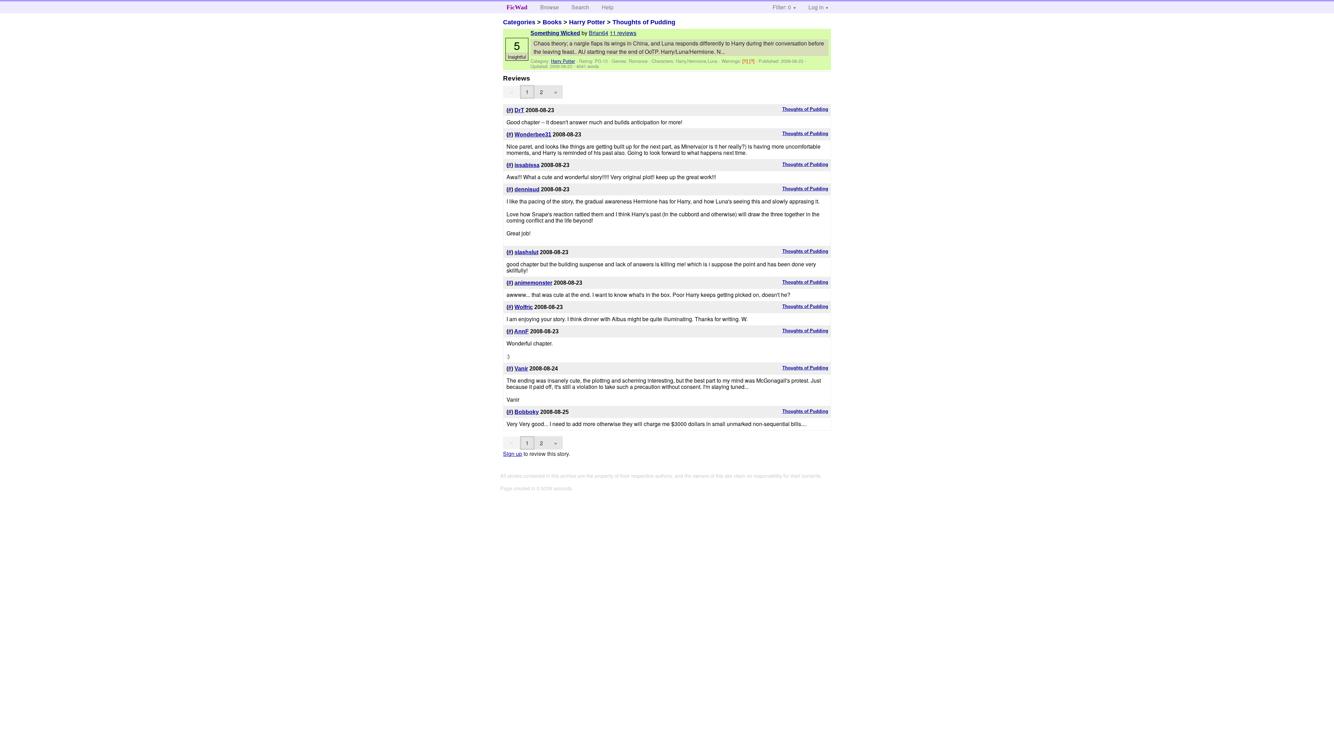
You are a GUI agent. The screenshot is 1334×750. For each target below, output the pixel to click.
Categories (519, 22)
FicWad (517, 7)
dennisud (527, 189)
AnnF (521, 331)
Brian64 (598, 33)
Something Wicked (555, 33)
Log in (816, 7)
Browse (549, 7)
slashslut (526, 252)
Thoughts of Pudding (643, 22)
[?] (752, 61)
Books (552, 22)
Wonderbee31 (532, 135)
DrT (519, 110)
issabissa (527, 165)
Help (608, 7)
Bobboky (526, 412)
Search (580, 7)
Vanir (521, 369)
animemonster (533, 283)
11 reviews (623, 33)
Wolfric (523, 307)
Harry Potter (587, 22)
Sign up (512, 454)
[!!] (745, 61)
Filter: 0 (782, 7)
